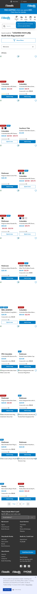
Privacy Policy (29, 585)
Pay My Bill (22, 541)
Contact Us (4, 558)
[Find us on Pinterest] (29, 566)
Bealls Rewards (5, 529)
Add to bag (12, 97)
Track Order (23, 524)
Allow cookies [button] (7, 589)
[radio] (2, 128)
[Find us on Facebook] (21, 566)
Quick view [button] (12, 142)
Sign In (3, 524)
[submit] (32, 517)
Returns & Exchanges (25, 529)
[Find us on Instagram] (25, 566)
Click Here (14, 12)
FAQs (21, 527)
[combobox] (18, 47)
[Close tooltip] (34, 23)
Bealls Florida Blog (6, 561)
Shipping (22, 531)
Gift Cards (4, 539)
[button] (16, 589)
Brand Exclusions (5, 546)
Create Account (5, 527)
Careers (3, 556)
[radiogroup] (3, 128)
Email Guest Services (27, 552)
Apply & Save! (23, 539)
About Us (3, 554)
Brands (3, 544)
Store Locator (4, 541)
